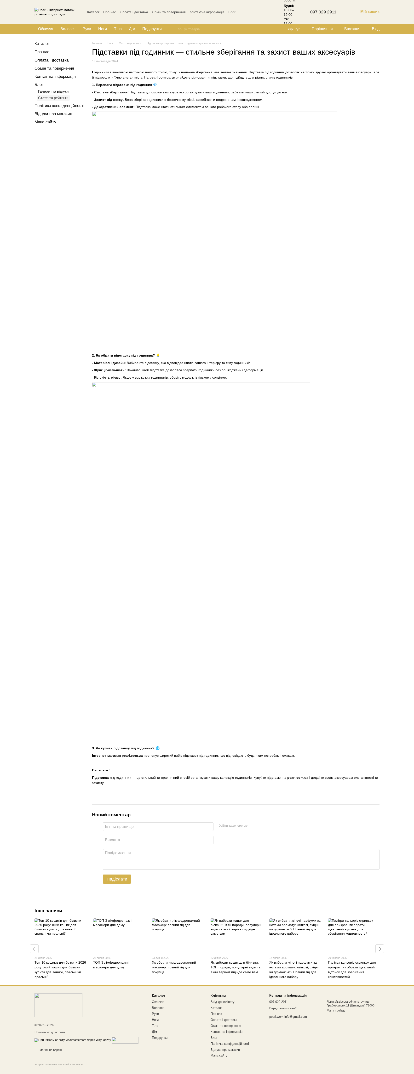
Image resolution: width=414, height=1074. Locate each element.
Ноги (102, 29)
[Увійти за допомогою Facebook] (253, 826)
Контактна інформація (207, 12)
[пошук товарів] (174, 29)
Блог (232, 12)
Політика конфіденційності (59, 105)
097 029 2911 (323, 12)
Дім (132, 29)
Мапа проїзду (336, 1010)
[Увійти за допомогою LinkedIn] (268, 826)
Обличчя (45, 29)
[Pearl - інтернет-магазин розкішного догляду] (58, 1005)
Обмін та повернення (169, 12)
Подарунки (152, 29)
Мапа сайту (45, 122)
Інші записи (48, 910)
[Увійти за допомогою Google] (260, 826)
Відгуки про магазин (53, 114)
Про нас (109, 12)
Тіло (118, 29)
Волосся (67, 29)
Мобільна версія (50, 1050)
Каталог (93, 12)
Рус (297, 29)
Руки (87, 29)
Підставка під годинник (111, 777)
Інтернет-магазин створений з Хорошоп (58, 1064)
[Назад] (34, 948)
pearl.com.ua (160, 77)
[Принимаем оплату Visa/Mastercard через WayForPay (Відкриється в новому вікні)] (72, 1040)
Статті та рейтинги (53, 98)
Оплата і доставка (134, 12)
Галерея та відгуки (53, 91)
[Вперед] (379, 948)
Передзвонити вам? (283, 1008)
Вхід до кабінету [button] (223, 1002)
